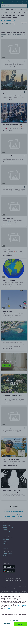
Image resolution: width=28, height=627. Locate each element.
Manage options (14, 620)
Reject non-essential (7, 624)
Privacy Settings (22, 605)
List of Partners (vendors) (7, 611)
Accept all (20, 624)
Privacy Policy (6, 608)
